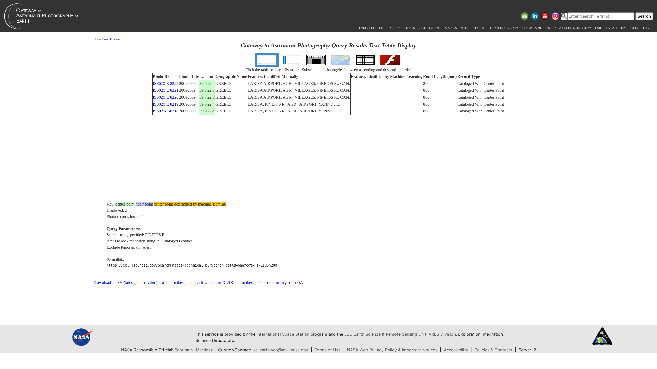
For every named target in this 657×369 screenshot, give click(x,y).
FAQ (646, 27)
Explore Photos (401, 27)
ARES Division (442, 334)
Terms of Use (328, 349)
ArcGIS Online (457, 27)
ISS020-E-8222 (165, 83)
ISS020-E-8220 (165, 97)
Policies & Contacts (493, 349)
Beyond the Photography (495, 27)
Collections (429, 27)
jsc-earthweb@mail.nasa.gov (280, 349)
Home (97, 39)
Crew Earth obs (536, 27)
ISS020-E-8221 (165, 90)
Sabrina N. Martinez (194, 349)
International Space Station (283, 334)
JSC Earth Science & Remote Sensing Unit (385, 334)
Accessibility (456, 349)
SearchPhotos (111, 39)
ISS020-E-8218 (165, 111)
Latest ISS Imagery (610, 27)
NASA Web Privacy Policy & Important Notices (392, 349)
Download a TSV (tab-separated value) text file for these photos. (146, 282)
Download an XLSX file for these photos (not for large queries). (251, 282)
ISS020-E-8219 (165, 104)
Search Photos (370, 27)
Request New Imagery (572, 27)
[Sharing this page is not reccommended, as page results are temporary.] (327, 16)
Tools (634, 27)
